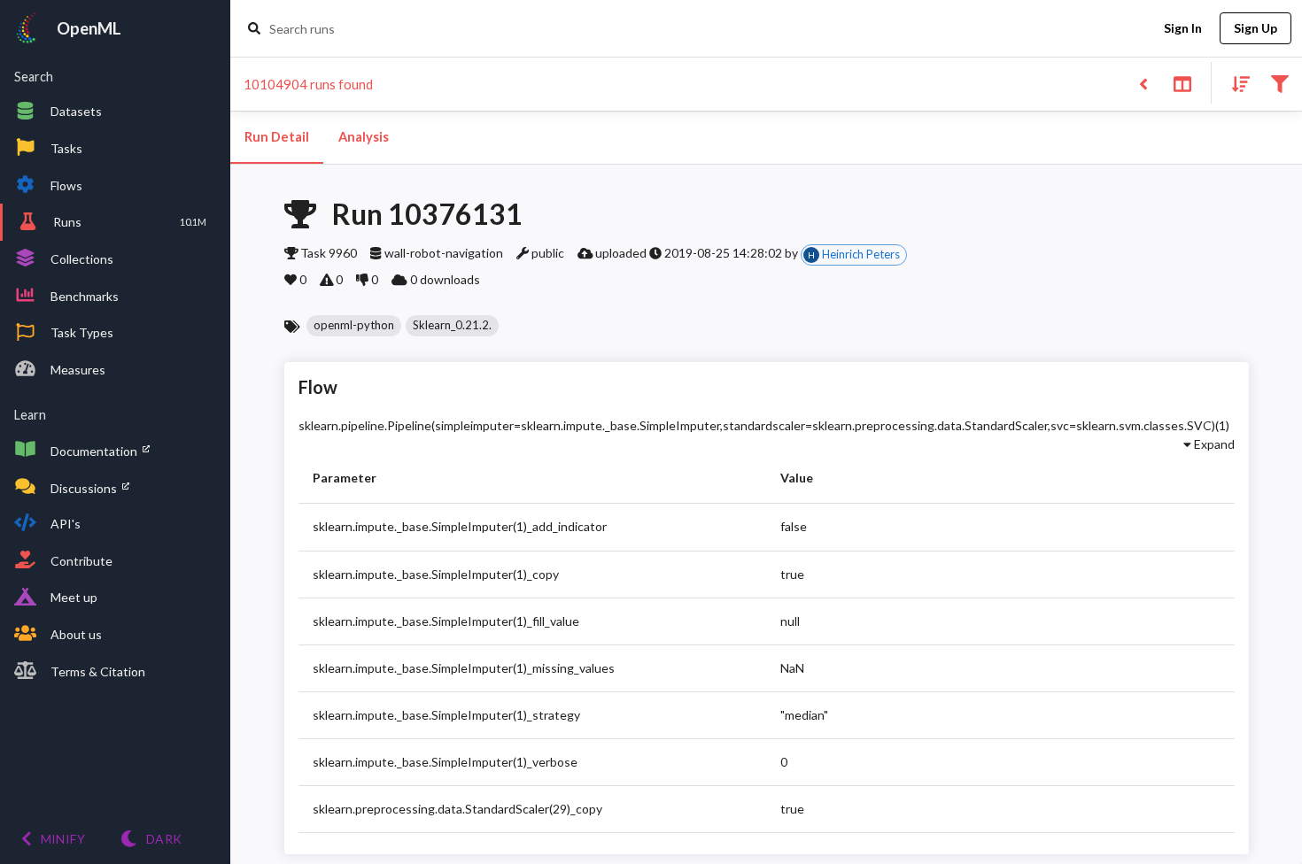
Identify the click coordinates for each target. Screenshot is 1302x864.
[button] (353, 325)
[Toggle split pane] (1182, 83)
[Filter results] (1279, 83)
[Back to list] (1143, 83)
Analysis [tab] (363, 136)
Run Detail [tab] (276, 136)
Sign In (1183, 27)
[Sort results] (1235, 83)
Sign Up (1255, 27)
